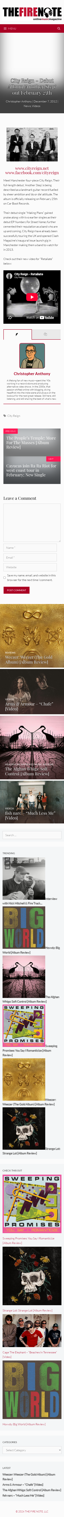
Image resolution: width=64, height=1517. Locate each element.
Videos (36, 106)
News (27, 106)
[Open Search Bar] (59, 28)
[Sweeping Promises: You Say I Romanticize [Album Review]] (32, 1231)
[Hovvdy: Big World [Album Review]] (32, 1416)
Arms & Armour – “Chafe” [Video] (23, 1484)
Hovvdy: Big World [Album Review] (24, 1424)
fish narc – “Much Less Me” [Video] (23, 1495)
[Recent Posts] (46, 334)
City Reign (13, 415)
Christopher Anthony (32, 373)
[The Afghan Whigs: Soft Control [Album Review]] (32, 777)
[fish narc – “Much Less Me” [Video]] (32, 821)
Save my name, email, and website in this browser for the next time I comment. (31, 577)
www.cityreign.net (32, 168)
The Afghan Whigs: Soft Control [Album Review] (32, 1490)
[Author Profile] (17, 334)
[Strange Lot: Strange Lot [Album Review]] (32, 1303)
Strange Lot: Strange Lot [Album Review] (27, 1310)
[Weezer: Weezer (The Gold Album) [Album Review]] (32, 665)
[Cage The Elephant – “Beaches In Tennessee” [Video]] (32, 1344)
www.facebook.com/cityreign (32, 172)
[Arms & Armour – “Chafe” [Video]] (32, 712)
